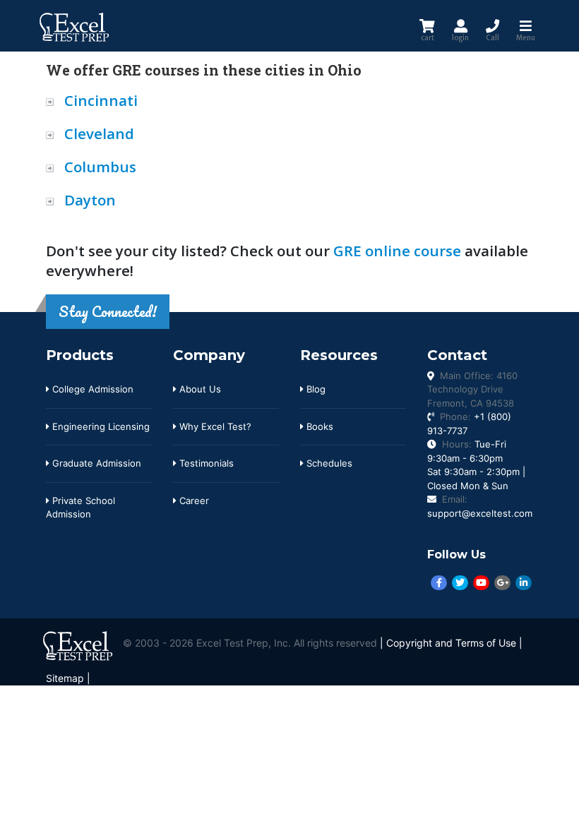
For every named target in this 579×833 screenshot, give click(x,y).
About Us (199, 389)
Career (193, 500)
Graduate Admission (95, 463)
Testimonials (205, 463)
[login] (460, 25)
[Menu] (526, 25)
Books (318, 426)
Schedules (328, 463)
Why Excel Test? (214, 426)
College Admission (91, 389)
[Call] (492, 25)
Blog (315, 389)
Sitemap (65, 678)
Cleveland (99, 133)
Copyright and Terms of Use (451, 643)
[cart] (427, 25)
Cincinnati (101, 100)
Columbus (100, 166)
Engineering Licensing (99, 426)
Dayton (90, 200)
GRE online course (397, 250)
